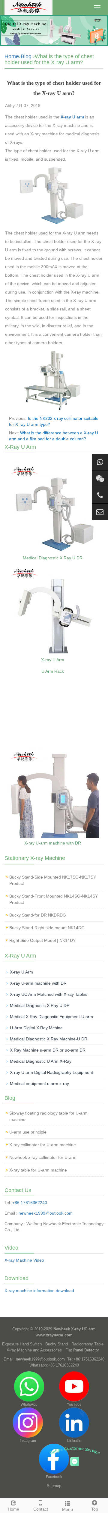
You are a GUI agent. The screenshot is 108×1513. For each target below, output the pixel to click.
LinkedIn (74, 1441)
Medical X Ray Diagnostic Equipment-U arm (51, 1016)
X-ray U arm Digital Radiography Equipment (51, 1072)
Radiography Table (87, 1344)
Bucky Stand (56, 1344)
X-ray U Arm (52, 659)
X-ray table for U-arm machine (38, 1170)
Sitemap (54, 1485)
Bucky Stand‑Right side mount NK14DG (47, 927)
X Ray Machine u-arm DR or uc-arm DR (48, 1050)
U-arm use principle (27, 1132)
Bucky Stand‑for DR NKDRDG (37, 915)
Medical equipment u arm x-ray (39, 1083)
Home (11, 56)
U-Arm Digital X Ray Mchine (36, 1027)
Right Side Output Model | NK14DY (42, 940)
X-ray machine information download (39, 1290)
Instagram (28, 1441)
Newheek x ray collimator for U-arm (42, 1157)
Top (94, 1509)
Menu (67, 1509)
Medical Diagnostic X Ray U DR (52, 557)
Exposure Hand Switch (22, 1344)
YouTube (74, 1404)
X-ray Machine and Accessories (34, 1350)
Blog (26, 56)
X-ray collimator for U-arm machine (42, 1144)
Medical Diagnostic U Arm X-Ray (40, 1061)
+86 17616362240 (29, 1202)
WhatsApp (29, 1404)
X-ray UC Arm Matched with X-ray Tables (48, 994)
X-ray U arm (72, 117)
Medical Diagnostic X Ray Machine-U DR (48, 1038)
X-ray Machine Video (24, 1260)
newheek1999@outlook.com (46, 1213)
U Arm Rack (52, 671)
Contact (40, 1509)
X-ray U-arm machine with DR (52, 843)
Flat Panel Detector (82, 1350)
